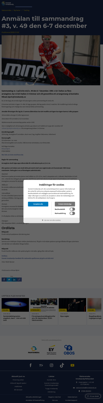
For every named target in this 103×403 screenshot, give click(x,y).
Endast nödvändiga (64, 204)
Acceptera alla (38, 204)
